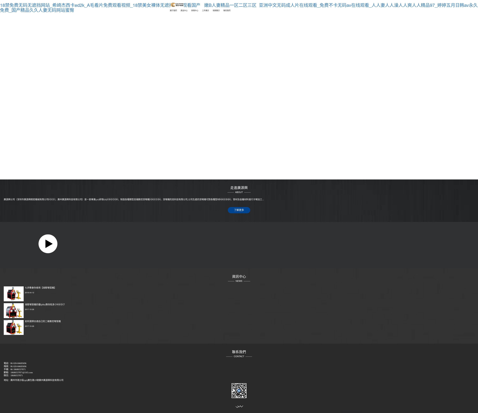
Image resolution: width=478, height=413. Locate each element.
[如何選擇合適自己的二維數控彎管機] (14, 327)
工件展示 (205, 10)
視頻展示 (216, 10)
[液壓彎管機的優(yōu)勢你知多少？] (14, 310)
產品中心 (184, 10)
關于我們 (173, 10)
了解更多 (239, 210)
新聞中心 (194, 10)
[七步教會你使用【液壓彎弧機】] (14, 293)
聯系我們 (226, 10)
